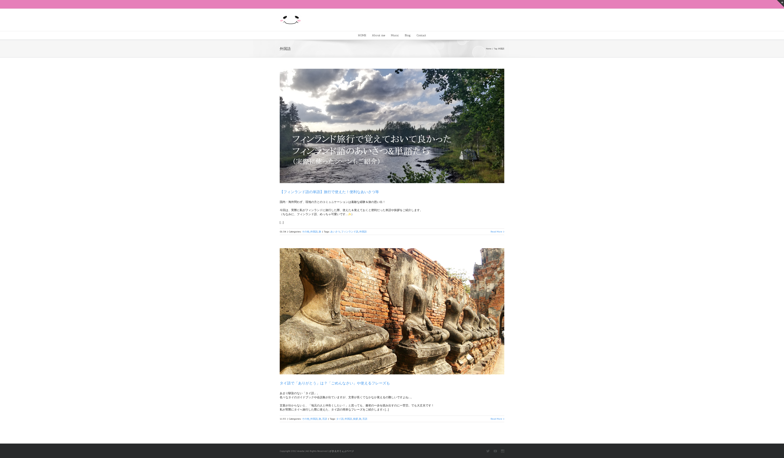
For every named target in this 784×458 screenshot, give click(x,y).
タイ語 (340, 418)
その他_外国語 (310, 231)
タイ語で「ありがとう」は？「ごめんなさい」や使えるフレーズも (335, 383)
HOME (362, 35)
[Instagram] (502, 451)
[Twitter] (488, 451)
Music (395, 35)
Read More (496, 231)
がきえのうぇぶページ (341, 450)
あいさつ (335, 231)
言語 (324, 418)
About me (378, 35)
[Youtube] (495, 451)
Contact (421, 35)
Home (488, 48)
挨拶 (355, 418)
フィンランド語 (349, 231)
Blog (408, 35)
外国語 (363, 231)
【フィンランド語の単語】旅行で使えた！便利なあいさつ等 (329, 192)
